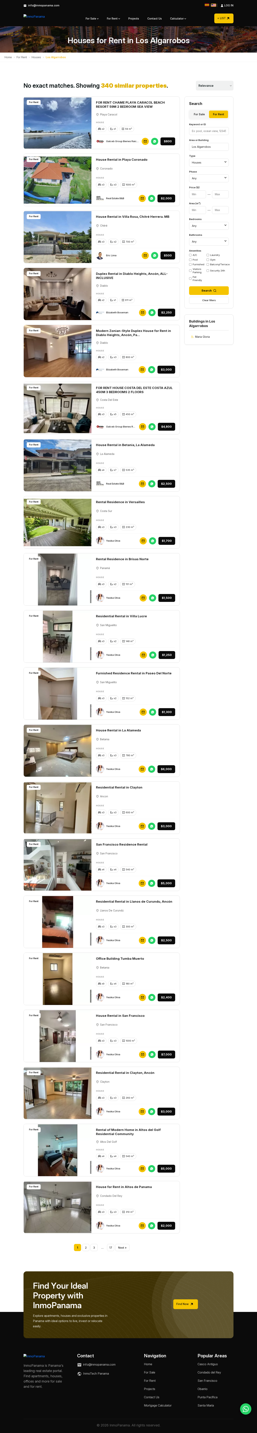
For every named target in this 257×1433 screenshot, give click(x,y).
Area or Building (199, 140)
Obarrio (203, 1388)
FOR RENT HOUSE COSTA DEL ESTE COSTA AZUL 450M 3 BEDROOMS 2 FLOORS (134, 390)
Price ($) (194, 187)
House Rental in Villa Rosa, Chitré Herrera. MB (132, 217)
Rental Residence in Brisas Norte (122, 559)
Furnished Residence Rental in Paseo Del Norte (134, 673)
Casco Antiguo (208, 1364)
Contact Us (154, 18)
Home (8, 57)
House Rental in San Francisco (120, 1016)
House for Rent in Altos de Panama (124, 1187)
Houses (36, 57)
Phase (193, 171)
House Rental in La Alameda (118, 730)
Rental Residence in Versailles (120, 502)
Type (192, 155)
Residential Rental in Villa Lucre (121, 616)
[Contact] (145, 141)
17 (110, 1247)
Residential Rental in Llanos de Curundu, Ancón (134, 901)
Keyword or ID (197, 124)
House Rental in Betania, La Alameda (125, 445)
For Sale (91, 18)
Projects (133, 18)
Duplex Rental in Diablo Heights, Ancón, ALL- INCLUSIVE (132, 276)
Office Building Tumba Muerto (120, 958)
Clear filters (209, 300)
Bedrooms (195, 219)
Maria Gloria (202, 336)
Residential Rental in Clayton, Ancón (125, 1073)
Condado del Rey (209, 1372)
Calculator (177, 18)
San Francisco (207, 1380)
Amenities (195, 250)
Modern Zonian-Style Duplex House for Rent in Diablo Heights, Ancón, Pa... (133, 333)
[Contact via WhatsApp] (245, 1409)
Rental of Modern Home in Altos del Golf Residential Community (128, 1132)
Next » (122, 1247)
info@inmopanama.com (43, 5)
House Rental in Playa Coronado (122, 159)
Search (206, 290)
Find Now (182, 1304)
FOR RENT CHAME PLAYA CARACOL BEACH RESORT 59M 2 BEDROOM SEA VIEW (130, 105)
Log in (225, 5)
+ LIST (221, 18)
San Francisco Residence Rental (122, 844)
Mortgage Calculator (158, 1405)
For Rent (112, 18)
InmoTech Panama (95, 1373)
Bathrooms (195, 234)
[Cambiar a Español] (207, 4)
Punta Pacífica (207, 1397)
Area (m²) (195, 203)
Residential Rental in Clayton (119, 787)
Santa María (206, 1405)
